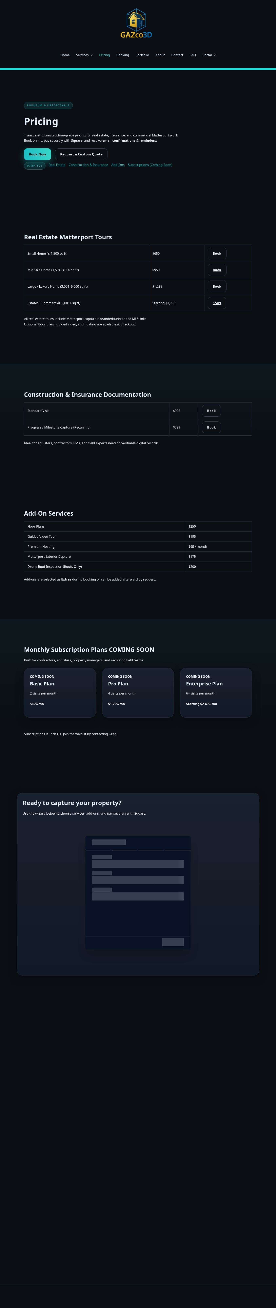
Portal (207, 55)
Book (217, 253)
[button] (91, 55)
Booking (122, 55)
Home (65, 55)
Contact (177, 55)
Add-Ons (118, 165)
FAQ (193, 55)
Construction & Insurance (88, 165)
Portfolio (142, 55)
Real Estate (57, 165)
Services (82, 55)
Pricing (104, 55)
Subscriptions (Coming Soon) (150, 165)
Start (217, 303)
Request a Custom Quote (81, 154)
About (160, 55)
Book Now (37, 154)
